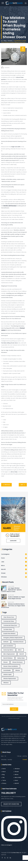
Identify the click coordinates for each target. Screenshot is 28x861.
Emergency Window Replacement (12, 637)
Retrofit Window (8, 658)
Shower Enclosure (17, 662)
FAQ (3, 777)
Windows (4, 577)
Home (4, 768)
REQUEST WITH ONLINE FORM (11, 804)
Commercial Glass (8, 621)
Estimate (5, 641)
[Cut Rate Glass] (14, 3)
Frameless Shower (18, 641)
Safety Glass (21, 658)
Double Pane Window (9, 633)
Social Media (7, 670)
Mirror (3, 565)
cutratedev (6, 67)
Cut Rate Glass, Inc (16, 852)
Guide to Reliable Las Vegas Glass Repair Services (16, 597)
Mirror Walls (18, 777)
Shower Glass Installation (10, 666)
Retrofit (3, 569)
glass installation (8, 646)
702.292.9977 (8, 793)
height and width (15, 146)
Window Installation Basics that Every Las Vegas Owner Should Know (13, 605)
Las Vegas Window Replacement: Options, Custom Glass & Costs (11, 589)
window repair (7, 674)
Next (22, 484)
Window (17, 670)
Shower (3, 573)
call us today (13, 472)
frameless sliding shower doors (9, 343)
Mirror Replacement (9, 654)
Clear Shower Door (8, 617)
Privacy (4, 783)
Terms (4, 780)
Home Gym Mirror (8, 650)
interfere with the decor (9, 206)
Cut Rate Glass (7, 629)
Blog (3, 774)
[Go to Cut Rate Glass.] (1, 40)
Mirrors (16, 774)
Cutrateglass (5, 554)
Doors (3, 558)
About (4, 771)
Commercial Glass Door (10, 625)
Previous (7, 484)
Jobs (2, 562)
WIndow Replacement (9, 678)
